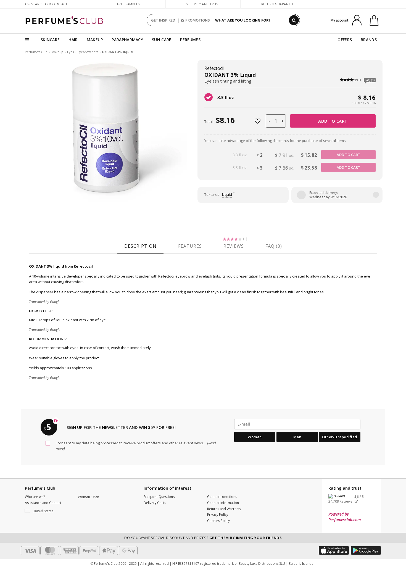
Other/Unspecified (339, 436)
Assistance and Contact (46, 4)
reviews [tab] (233, 246)
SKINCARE (50, 39)
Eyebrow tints (88, 52)
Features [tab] (190, 246)
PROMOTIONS (197, 20)
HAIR (73, 39)
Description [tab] (140, 246)
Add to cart (332, 121)
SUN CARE (161, 39)
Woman (255, 436)
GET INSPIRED (163, 20)
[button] (47, 511)
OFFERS (345, 39)
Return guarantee (277, 4)
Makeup (57, 52)
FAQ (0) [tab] (273, 246)
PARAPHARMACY (127, 39)
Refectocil (214, 68)
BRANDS (369, 39)
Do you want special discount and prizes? (203, 537)
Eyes (70, 52)
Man (297, 436)
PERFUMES (190, 39)
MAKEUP (95, 39)
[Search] (294, 20)
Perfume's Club (36, 52)
